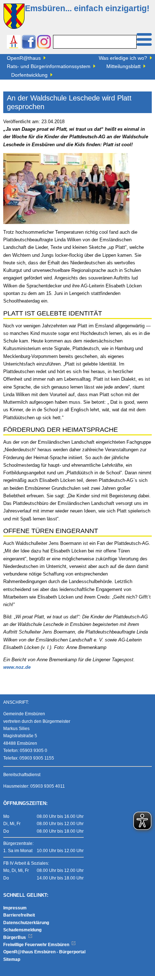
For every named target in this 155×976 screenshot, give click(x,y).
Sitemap (11, 959)
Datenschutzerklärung (26, 922)
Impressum (15, 907)
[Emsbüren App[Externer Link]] (13, 42)
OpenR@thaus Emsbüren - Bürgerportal (44, 951)
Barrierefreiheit (19, 915)
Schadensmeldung (22, 929)
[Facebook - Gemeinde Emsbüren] (28, 42)
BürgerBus (15, 937)
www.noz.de (17, 667)
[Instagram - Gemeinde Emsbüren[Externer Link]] (44, 42)
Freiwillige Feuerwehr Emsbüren (36, 944)
